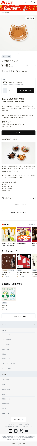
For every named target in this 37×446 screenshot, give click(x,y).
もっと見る (30, 224)
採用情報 (27, 424)
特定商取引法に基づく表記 (12, 426)
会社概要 (19, 424)
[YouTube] (26, 431)
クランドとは (11, 424)
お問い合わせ (17, 419)
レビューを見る (25, 71)
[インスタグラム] (10, 431)
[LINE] (16, 431)
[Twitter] (21, 431)
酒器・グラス (6, 57)
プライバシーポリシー (26, 426)
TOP (3, 12)
